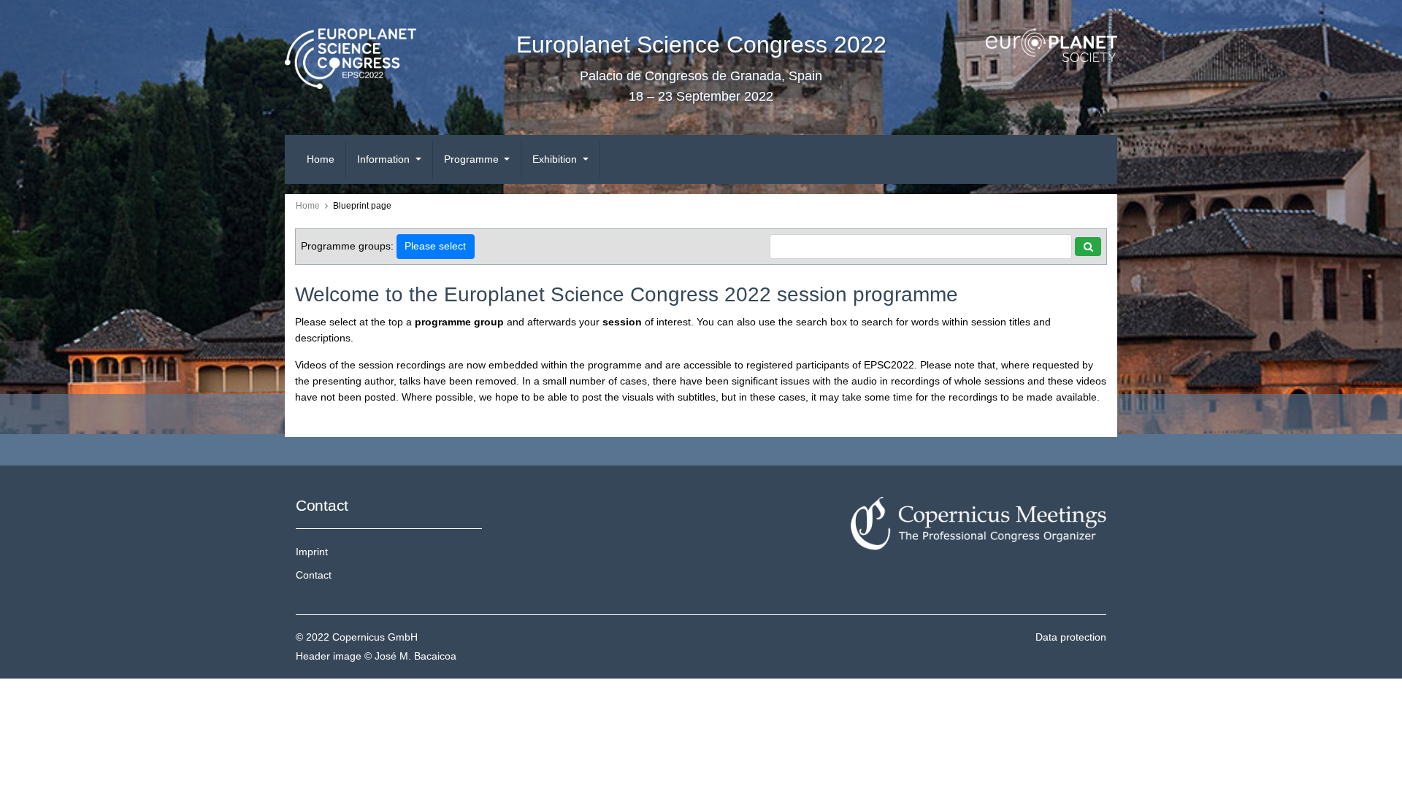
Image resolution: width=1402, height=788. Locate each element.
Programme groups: (347, 246)
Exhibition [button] (556, 159)
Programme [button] (473, 159)
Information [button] (385, 159)
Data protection (1070, 637)
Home (320, 159)
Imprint (312, 551)
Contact (314, 575)
